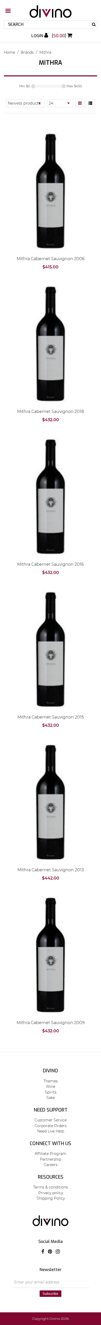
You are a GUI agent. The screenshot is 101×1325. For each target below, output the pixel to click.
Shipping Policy (51, 1198)
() (59, 35)
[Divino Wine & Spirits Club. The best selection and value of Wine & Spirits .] (50, 14)
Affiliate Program (50, 1153)
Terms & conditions (50, 1187)
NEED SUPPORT (51, 1110)
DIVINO (50, 1071)
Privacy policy (50, 1193)
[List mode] (90, 103)
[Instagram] (58, 1251)
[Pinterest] (50, 1251)
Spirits (50, 1092)
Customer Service (50, 1120)
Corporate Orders (51, 1125)
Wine (50, 1086)
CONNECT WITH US (50, 1143)
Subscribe (50, 1293)
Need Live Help (50, 1131)
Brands (27, 52)
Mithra (45, 52)
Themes (51, 1081)
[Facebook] (42, 1251)
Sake (50, 1097)
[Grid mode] (80, 103)
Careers (50, 1164)
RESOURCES (50, 1177)
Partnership (50, 1159)
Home (9, 52)
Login (37, 35)
